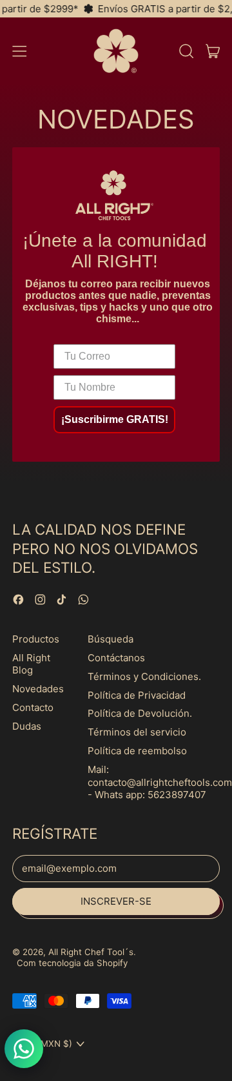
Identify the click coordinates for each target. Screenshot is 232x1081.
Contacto (32, 707)
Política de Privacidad (137, 695)
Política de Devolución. (140, 713)
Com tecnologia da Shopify (72, 963)
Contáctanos (116, 658)
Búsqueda (110, 639)
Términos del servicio (137, 732)
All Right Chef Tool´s (90, 952)
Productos (35, 639)
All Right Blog (31, 664)
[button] (186, 51)
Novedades (38, 689)
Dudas (26, 726)
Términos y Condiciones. (144, 676)
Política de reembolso (137, 751)
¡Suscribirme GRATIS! (114, 419)
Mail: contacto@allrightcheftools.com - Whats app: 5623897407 (160, 782)
